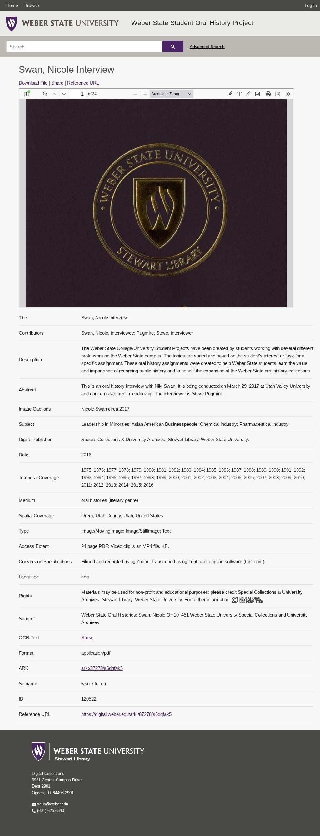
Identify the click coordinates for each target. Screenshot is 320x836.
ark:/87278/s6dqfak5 (102, 668)
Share (57, 83)
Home (12, 5)
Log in (311, 5)
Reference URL (83, 83)
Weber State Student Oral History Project (192, 22)
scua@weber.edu (52, 804)
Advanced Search (207, 46)
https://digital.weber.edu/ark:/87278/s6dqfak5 (126, 714)
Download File (33, 83)
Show (87, 637)
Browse (31, 5)
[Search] (172, 46)
